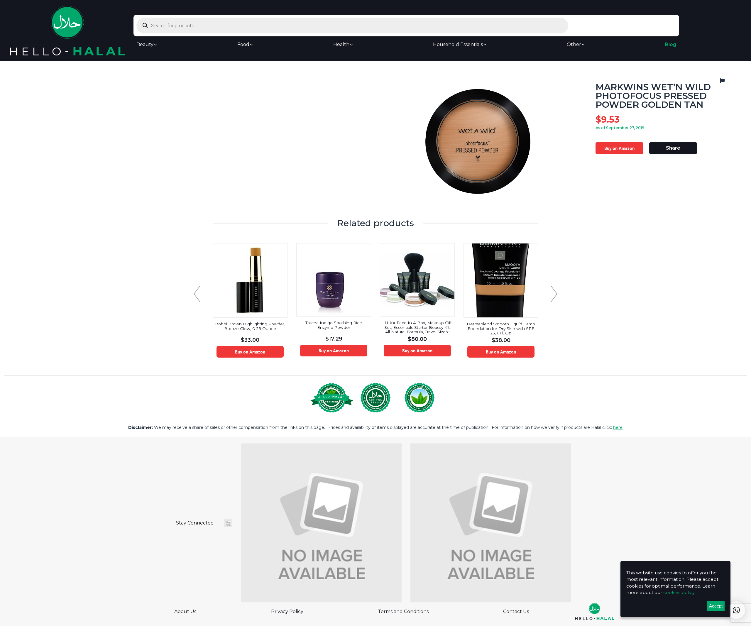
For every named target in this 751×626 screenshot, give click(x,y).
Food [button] (243, 44)
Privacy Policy (287, 611)
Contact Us (516, 611)
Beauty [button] (144, 44)
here (618, 427)
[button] (736, 610)
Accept (716, 605)
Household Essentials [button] (458, 44)
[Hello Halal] (67, 30)
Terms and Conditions (403, 611)
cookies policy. (679, 592)
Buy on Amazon (619, 148)
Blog (670, 44)
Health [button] (341, 44)
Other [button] (574, 44)
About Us (185, 611)
